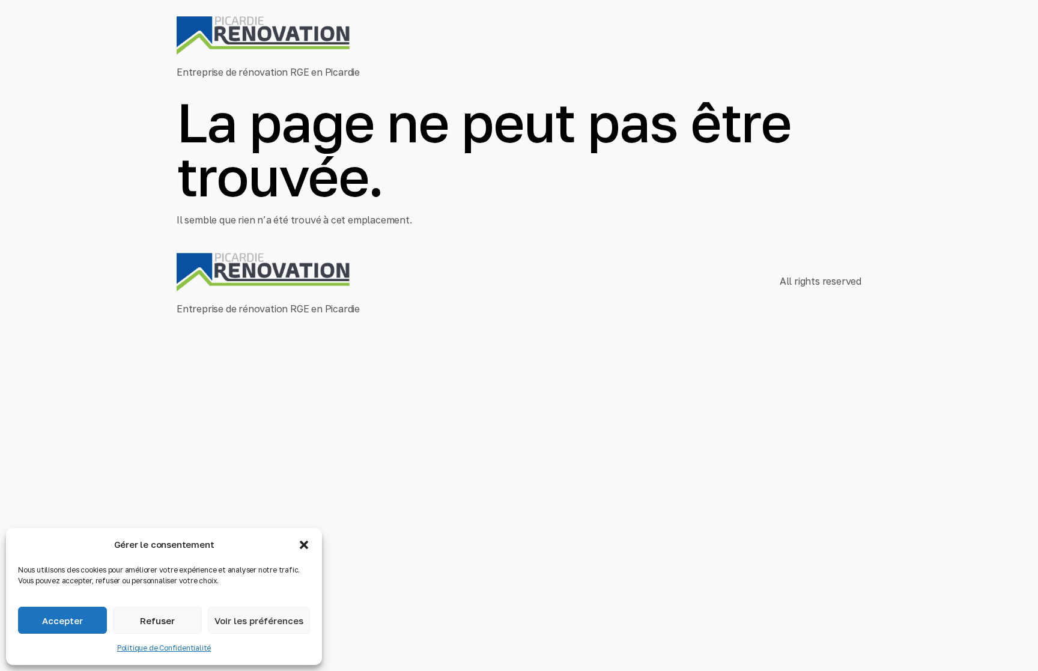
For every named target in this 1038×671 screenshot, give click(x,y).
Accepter (62, 620)
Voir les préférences (258, 620)
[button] (304, 545)
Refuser (157, 620)
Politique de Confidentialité (164, 647)
